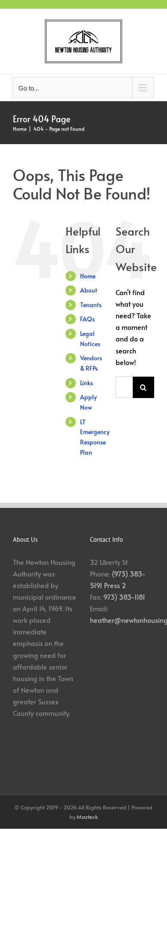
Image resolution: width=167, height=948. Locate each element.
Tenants (90, 305)
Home (87, 276)
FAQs (87, 319)
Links (86, 383)
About (88, 290)
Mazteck (87, 817)
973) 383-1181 (124, 596)
